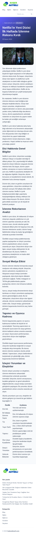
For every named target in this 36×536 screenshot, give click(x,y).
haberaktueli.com (13, 531)
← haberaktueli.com (8, 23)
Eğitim (9, 10)
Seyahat (30, 10)
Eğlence (15, 10)
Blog (3, 10)
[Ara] (31, 14)
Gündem (23, 10)
